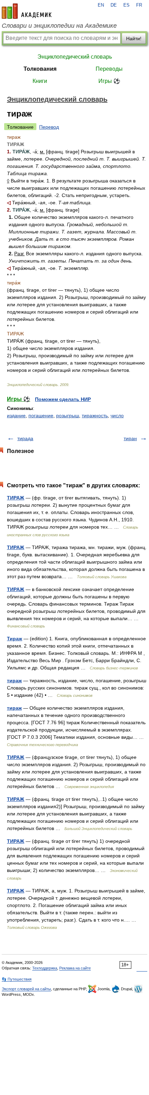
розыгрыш (67, 415)
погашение (40, 415)
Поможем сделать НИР (63, 399)
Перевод (49, 127)
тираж (14, 680)
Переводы (109, 69)
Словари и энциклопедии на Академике (59, 25)
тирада (25, 438)
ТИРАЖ (15, 498)
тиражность (95, 415)
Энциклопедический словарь (74, 57)
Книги (40, 81)
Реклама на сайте (75, 968)
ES (126, 5)
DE (114, 5)
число (117, 415)
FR (139, 5)
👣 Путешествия (17, 979)
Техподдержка (44, 968)
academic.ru (27, 11)
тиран (130, 438)
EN (101, 5)
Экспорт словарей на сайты (26, 989)
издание (16, 415)
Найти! (133, 38)
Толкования (40, 69)
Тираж (14, 638)
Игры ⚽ (109, 81)
